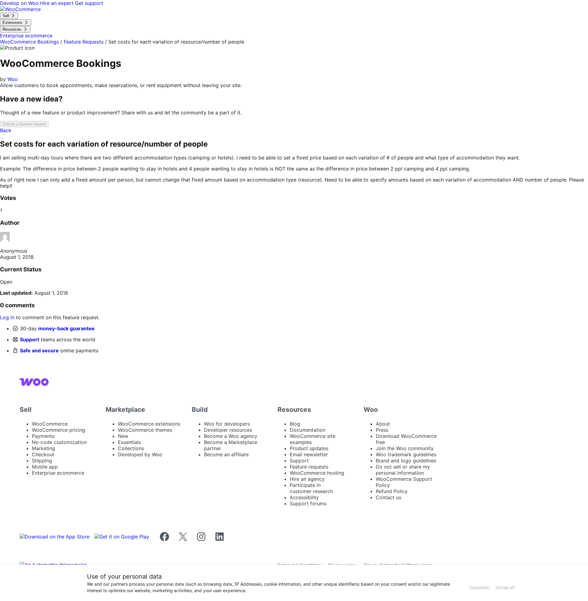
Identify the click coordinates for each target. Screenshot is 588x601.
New (123, 436)
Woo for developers (227, 424)
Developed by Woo (140, 454)
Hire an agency (307, 479)
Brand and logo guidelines (406, 460)
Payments (43, 436)
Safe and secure (39, 350)
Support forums (308, 503)
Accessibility (304, 497)
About (383, 424)
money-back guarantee (66, 328)
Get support (89, 3)
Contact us (388, 497)
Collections (131, 448)
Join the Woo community (405, 448)
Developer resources (228, 430)
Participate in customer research (311, 488)
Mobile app (45, 467)
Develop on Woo (20, 3)
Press (382, 430)
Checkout (43, 454)
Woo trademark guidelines (406, 454)
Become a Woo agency (230, 436)
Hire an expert (57, 3)
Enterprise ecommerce (58, 473)
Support (29, 339)
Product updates (309, 448)
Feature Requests (84, 42)
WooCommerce (50, 424)
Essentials (129, 442)
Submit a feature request (24, 124)
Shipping (42, 460)
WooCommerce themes (145, 430)
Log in (7, 317)
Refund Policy (392, 491)
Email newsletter (309, 454)
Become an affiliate (226, 454)
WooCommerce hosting (317, 473)
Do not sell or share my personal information (403, 470)
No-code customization (59, 442)
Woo (12, 79)
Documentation (307, 430)
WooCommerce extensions (149, 424)
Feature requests (309, 467)
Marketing (43, 448)
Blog (295, 424)
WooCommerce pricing (58, 430)
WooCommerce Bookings (29, 42)
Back (5, 130)
